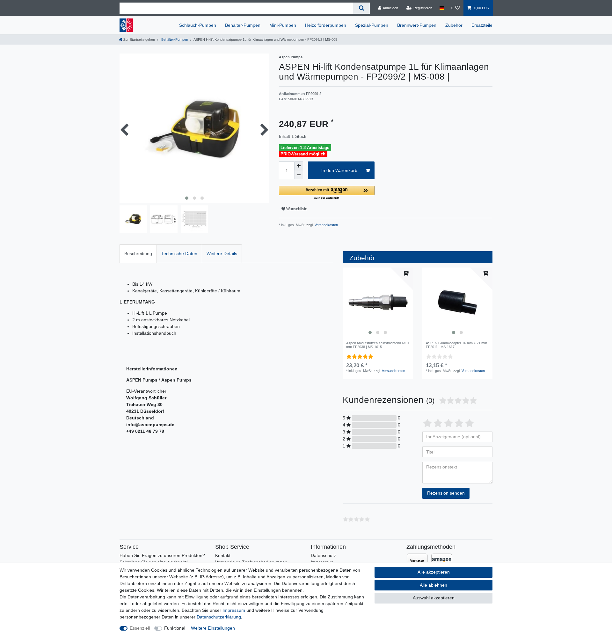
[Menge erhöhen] (298, 165)
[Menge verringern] (298, 174)
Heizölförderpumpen (325, 25)
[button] (327, 193)
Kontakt (222, 555)
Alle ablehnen (433, 585)
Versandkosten (326, 225)
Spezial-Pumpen (371, 25)
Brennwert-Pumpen (416, 25)
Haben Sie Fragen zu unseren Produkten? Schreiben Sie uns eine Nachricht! (162, 559)
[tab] (138, 253)
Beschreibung (138, 253)
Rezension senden (446, 493)
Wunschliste (296, 209)
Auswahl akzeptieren (434, 597)
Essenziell (140, 628)
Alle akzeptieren (434, 572)
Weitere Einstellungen (213, 628)
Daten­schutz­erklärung (219, 616)
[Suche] (361, 8)
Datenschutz (323, 555)
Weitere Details (222, 253)
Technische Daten (179, 253)
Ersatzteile (481, 25)
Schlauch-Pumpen (197, 25)
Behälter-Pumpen (242, 25)
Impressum (233, 610)
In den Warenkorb (339, 170)
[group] (378, 303)
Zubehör (454, 25)
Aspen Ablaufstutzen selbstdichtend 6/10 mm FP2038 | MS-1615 (377, 345)
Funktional (174, 628)
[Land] (442, 8)
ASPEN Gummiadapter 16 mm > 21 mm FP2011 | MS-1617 (456, 345)
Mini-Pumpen (282, 25)
